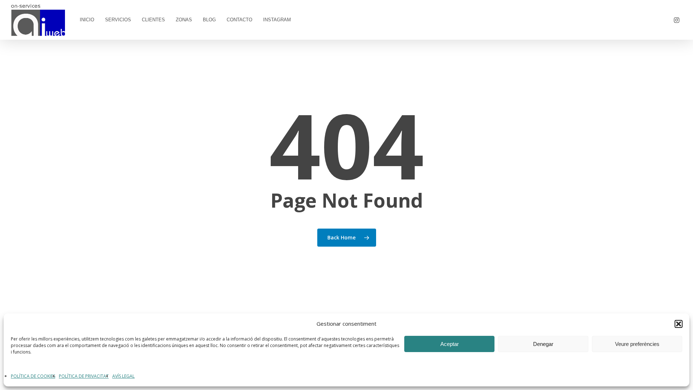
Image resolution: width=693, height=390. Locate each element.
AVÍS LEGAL (123, 376)
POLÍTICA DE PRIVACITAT (84, 376)
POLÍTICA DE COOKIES (33, 376)
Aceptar (449, 344)
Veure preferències (637, 344)
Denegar (543, 344)
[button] (678, 324)
